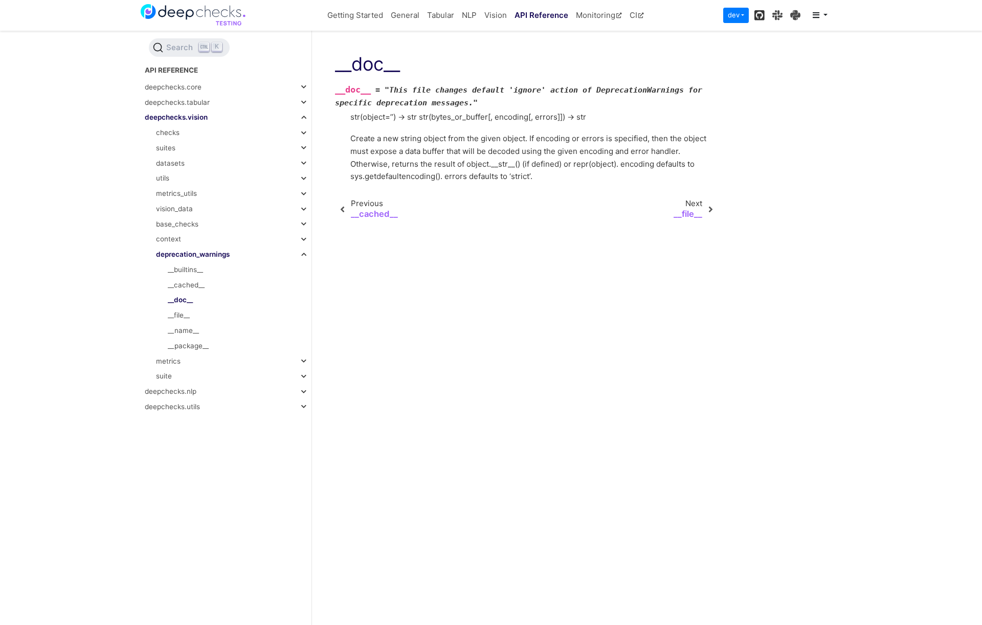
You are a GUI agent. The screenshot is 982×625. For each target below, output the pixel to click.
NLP (469, 15)
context (168, 239)
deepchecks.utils (172, 407)
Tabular (440, 15)
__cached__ (186, 285)
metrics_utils (176, 193)
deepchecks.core (173, 87)
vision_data (174, 209)
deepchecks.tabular (177, 102)
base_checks (177, 224)
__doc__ (180, 300)
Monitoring (595, 15)
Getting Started (355, 15)
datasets (170, 163)
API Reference (541, 15)
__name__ (183, 330)
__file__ (179, 315)
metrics (168, 361)
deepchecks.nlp (170, 391)
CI (633, 15)
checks (168, 132)
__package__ (188, 346)
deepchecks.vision (176, 117)
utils (162, 178)
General (405, 15)
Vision (495, 15)
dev (734, 15)
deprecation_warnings (193, 254)
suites (165, 148)
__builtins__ (185, 269)
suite (164, 376)
